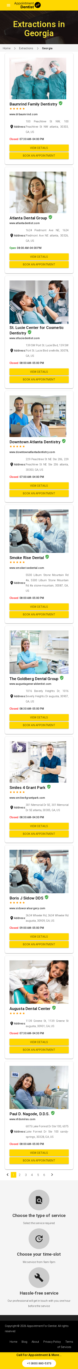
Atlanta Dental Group (28, 218)
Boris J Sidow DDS (26, 898)
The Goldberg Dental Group (34, 679)
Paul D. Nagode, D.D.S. (30, 1114)
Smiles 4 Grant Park (28, 787)
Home (6, 48)
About (35, 1341)
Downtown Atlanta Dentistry (35, 442)
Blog (24, 1341)
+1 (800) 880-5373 (39, 1363)
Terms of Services (65, 1344)
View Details (39, 147)
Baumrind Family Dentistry (33, 104)
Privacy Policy (52, 1341)
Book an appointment (39, 155)
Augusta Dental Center (30, 1008)
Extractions (26, 48)
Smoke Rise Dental (27, 557)
